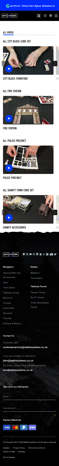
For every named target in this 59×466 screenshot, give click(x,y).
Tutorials (7, 318)
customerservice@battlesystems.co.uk (25, 347)
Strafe (12, 457)
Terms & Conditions (36, 448)
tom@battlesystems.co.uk (18, 370)
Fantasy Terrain (38, 292)
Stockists (7, 313)
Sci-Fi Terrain (37, 297)
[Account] (50, 16)
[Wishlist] (45, 16)
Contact (7, 303)
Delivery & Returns (12, 323)
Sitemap (21, 452)
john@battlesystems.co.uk (18, 360)
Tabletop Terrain (11, 292)
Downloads (8, 308)
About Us (7, 297)
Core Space (9, 287)
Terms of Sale (9, 452)
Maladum (35, 273)
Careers (6, 448)
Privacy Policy (19, 448)
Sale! (5, 282)
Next (54, 63)
